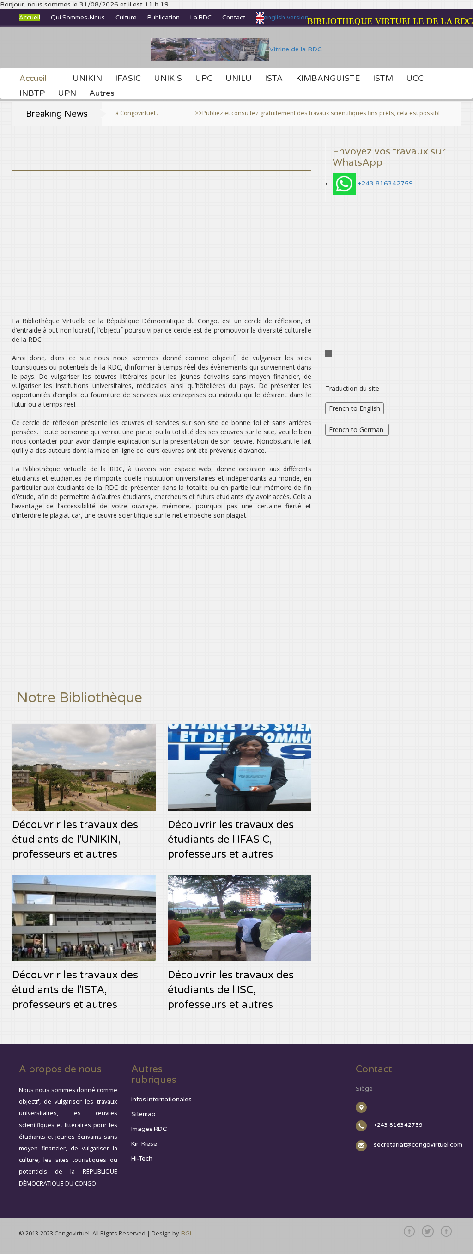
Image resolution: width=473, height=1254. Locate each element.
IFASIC (128, 78)
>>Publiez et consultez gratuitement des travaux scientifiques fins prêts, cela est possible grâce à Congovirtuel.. (298, 113)
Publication (163, 17)
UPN (67, 93)
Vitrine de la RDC (295, 49)
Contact (233, 17)
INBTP (32, 93)
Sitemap (143, 1114)
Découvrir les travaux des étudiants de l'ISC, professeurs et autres (231, 990)
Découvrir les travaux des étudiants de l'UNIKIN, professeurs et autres (75, 839)
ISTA (274, 78)
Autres (102, 93)
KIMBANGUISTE (328, 78)
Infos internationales (161, 1099)
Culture (126, 17)
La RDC (201, 17)
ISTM (383, 78)
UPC (203, 78)
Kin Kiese (144, 1144)
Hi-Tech (141, 1158)
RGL (187, 1233)
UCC (415, 78)
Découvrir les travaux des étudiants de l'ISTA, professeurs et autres (75, 990)
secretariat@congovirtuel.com (418, 1145)
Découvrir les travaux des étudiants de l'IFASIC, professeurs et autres (231, 839)
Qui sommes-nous (78, 17)
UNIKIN (87, 78)
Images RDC (149, 1129)
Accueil (29, 17)
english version (286, 17)
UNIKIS (168, 78)
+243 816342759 (385, 183)
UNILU (238, 78)
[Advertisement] (162, 235)
